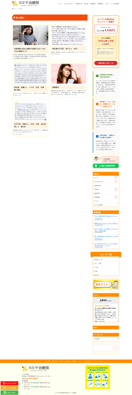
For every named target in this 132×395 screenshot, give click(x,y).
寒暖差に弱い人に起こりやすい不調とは (106, 223)
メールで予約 (11, 388)
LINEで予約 (11, 392)
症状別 (97, 189)
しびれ (97, 267)
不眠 (96, 271)
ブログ (97, 201)
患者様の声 (98, 185)
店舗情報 (97, 197)
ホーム (97, 178)
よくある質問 (98, 205)
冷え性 (97, 275)
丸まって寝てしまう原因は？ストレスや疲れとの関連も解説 (106, 230)
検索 (115, 348)
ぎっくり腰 (98, 263)
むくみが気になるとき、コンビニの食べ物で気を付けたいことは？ (106, 244)
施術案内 (97, 193)
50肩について (99, 259)
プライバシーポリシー (98, 361)
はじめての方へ (99, 181)
